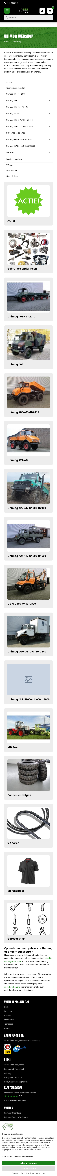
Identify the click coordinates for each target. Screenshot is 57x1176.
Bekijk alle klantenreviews (15, 1100)
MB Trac (12, 747)
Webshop (8, 1011)
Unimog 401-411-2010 (21, 316)
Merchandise (16, 890)
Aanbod (7, 1015)
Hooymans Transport (13, 1077)
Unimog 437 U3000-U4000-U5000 (28, 699)
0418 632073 (13, 3)
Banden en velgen (19, 795)
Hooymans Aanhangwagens (16, 1081)
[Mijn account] (42, 11)
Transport (8, 1024)
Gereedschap (16, 938)
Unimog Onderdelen (12, 1113)
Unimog (7, 1073)
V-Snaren (13, 843)
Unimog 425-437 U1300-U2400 (26, 508)
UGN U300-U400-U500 (21, 603)
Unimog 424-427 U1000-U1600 (26, 556)
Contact (7, 1028)
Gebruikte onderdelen (22, 268)
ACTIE (11, 221)
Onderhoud (9, 1019)
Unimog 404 (15, 364)
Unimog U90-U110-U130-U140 (26, 651)
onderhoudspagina (12, 987)
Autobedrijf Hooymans (14, 1064)
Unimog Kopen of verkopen (16, 1117)
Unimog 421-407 (17, 460)
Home (7, 1007)
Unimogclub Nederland (14, 1069)
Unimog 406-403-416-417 (23, 412)
